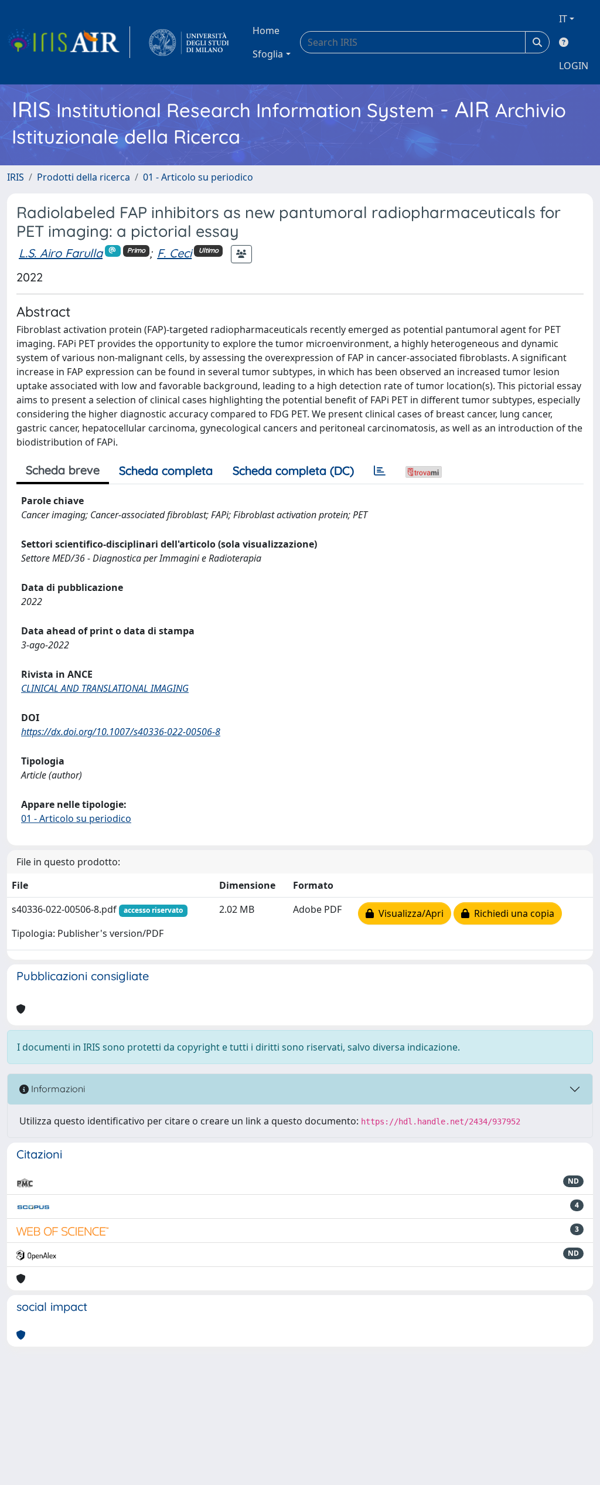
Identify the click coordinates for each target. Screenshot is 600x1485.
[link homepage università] (188, 42)
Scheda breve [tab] (63, 470)
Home (266, 30)
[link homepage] (68, 42)
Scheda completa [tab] (166, 470)
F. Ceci (174, 253)
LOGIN (573, 65)
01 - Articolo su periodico (198, 177)
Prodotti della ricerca (83, 177)
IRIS (15, 177)
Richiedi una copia (511, 913)
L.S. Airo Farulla (61, 253)
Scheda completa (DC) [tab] (293, 470)
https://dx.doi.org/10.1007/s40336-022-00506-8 (120, 731)
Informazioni (57, 1089)
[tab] (380, 470)
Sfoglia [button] (268, 53)
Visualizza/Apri (409, 913)
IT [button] (563, 18)
